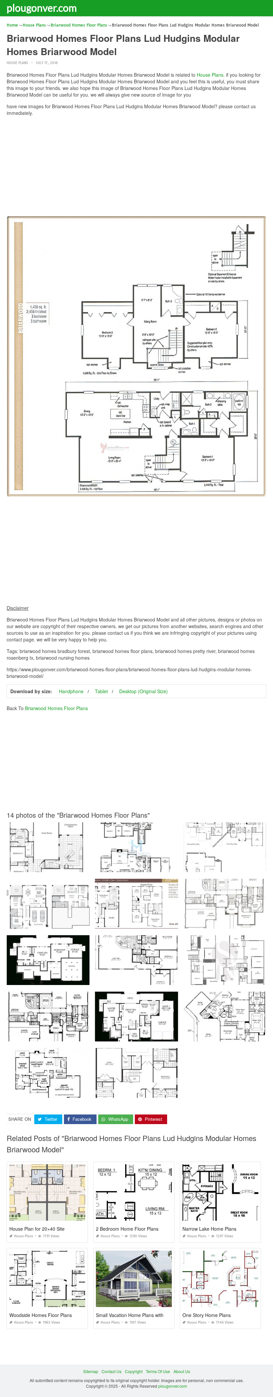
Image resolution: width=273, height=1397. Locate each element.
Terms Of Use (158, 1371)
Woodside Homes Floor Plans (40, 1315)
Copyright (133, 1371)
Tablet (101, 691)
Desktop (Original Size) (143, 691)
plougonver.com (42, 8)
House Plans (17, 63)
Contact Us (112, 1371)
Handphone (71, 691)
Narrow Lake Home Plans (209, 1228)
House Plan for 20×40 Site (37, 1228)
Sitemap (90, 1371)
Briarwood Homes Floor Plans (56, 708)
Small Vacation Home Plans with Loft (134, 1315)
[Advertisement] (136, 167)
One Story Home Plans (206, 1315)
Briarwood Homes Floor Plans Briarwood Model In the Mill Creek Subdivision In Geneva (176, 866)
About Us (181, 1371)
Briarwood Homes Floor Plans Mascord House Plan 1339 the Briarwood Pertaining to (85, 979)
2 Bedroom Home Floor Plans (127, 1228)
